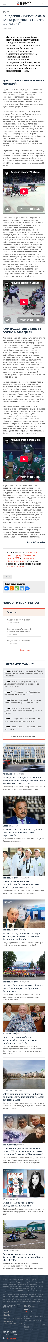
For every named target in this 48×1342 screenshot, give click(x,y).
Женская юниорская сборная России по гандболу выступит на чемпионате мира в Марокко (23, 673)
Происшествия (9, 1033)
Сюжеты (12, 612)
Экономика (7, 774)
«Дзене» (20, 566)
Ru (26, 1311)
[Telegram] (22, 588)
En (31, 1311)
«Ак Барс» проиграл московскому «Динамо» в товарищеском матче (22, 719)
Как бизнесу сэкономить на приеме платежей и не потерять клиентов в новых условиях (24, 783)
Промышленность (11, 878)
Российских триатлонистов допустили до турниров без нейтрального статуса (23, 710)
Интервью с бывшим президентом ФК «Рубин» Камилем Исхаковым (23, 835)
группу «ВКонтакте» (24, 555)
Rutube (9, 566)
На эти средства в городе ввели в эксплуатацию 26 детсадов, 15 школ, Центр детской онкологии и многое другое (24, 1100)
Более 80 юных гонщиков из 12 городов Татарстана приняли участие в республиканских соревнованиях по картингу (23, 1261)
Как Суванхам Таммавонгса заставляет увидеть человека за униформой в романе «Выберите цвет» (23, 1208)
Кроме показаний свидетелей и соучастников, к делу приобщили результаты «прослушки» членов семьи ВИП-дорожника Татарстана (24, 1155)
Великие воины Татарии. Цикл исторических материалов (20, 631)
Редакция (7, 1312)
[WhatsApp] (17, 588)
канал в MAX (13, 558)
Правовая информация (12, 1318)
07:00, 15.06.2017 (9, 28)
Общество (7, 1090)
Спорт (6, 12)
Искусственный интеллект (18, 641)
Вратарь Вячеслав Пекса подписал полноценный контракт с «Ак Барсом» (22, 701)
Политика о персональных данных (12, 1322)
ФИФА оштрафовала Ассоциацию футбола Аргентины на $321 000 (22, 693)
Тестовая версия (10, 1334)
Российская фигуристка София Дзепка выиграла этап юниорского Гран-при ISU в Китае (22, 683)
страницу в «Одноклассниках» (20, 559)
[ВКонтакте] (6, 588)
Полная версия (9, 1332)
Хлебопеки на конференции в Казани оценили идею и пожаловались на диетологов (23, 887)
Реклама (6, 1315)
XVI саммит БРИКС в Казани (19, 621)
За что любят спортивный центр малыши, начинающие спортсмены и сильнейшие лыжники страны (23, 992)
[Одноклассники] (12, 588)
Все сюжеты (25, 650)
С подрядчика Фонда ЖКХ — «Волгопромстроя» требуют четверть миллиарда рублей (23, 939)
